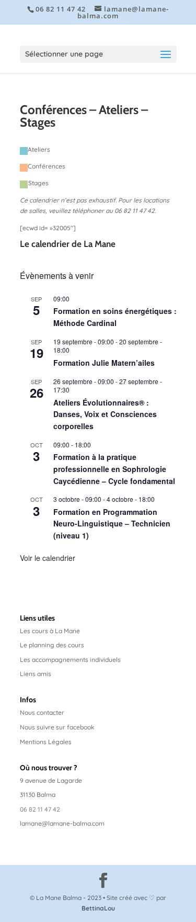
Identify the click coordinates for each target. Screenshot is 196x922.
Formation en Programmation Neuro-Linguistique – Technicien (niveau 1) (111, 524)
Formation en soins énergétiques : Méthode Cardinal (115, 317)
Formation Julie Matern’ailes (104, 362)
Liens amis (35, 674)
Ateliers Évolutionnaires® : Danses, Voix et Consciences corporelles (105, 414)
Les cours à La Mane (50, 631)
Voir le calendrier (47, 558)
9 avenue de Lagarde (51, 780)
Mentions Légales (46, 742)
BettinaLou (98, 908)
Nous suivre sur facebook (57, 727)
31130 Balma (37, 795)
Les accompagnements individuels (70, 660)
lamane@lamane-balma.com (62, 823)
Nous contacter (42, 712)
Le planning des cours (52, 645)
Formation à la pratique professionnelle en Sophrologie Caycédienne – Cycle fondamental (114, 469)
